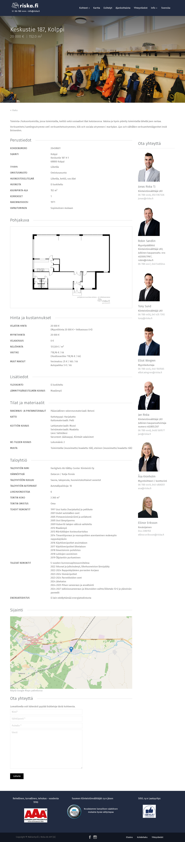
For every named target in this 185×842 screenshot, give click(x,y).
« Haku (14, 110)
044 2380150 (144, 531)
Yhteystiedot (140, 8)
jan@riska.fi (144, 434)
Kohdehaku (142, 837)
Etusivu (129, 837)
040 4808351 (158, 484)
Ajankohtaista (123, 8)
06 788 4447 (144, 264)
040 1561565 (158, 368)
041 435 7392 (158, 314)
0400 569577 (158, 430)
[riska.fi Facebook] (90, 837)
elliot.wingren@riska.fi (150, 372)
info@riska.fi (34, 11)
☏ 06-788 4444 (19, 11)
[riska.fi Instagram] (94, 837)
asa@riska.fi (144, 488)
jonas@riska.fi (145, 198)
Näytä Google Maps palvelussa (26, 690)
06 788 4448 (144, 430)
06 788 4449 (144, 484)
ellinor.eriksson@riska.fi (151, 534)
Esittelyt (107, 8)
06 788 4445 (144, 368)
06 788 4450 (144, 314)
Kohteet (83, 8)
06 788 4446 (144, 195)
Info (153, 8)
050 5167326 (158, 195)
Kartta (96, 8)
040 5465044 (158, 264)
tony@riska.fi (145, 318)
